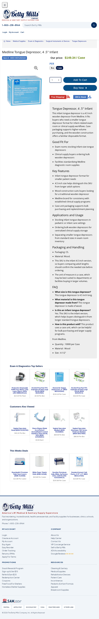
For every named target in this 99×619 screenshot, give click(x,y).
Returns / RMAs (8, 553)
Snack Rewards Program (12, 568)
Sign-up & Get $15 (10, 571)
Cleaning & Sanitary (59, 568)
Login (4, 535)
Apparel (54, 587)
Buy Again (6, 544)
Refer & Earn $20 (9, 574)
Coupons (6, 580)
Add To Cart (80, 79)
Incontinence (57, 580)
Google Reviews (62, 553)
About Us (55, 535)
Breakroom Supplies (60, 590)
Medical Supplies (58, 571)
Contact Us (56, 541)
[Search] (94, 25)
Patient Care (56, 577)
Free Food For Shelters (12, 584)
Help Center (56, 538)
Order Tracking (8, 550)
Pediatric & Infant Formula (62, 584)
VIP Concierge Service (60, 544)
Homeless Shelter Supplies (13, 587)
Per (52, 63)
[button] (3, 90)
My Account (14, 32)
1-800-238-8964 (11, 25)
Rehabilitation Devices (60, 574)
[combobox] (55, 80)
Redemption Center (11, 577)
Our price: (57, 58)
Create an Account (10, 538)
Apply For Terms (9, 557)
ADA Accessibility (58, 550)
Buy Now (78, 87)
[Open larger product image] (24, 90)
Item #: (6, 58)
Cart (22, 32)
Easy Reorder (8, 547)
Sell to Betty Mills (58, 547)
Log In (4, 32)
